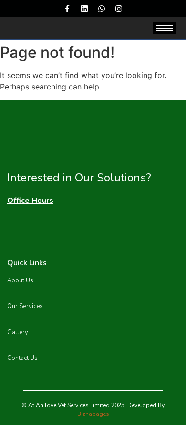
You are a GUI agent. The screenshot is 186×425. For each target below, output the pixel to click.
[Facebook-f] (67, 8)
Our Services (25, 306)
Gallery (17, 332)
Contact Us (22, 358)
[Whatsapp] (101, 8)
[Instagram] (119, 8)
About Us (20, 280)
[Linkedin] (84, 8)
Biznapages (93, 414)
